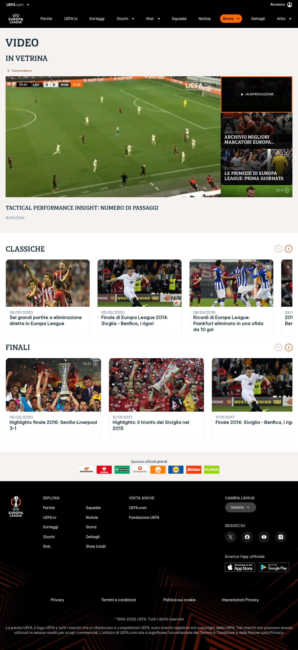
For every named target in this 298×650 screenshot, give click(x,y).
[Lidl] (175, 470)
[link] (46, 18)
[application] (113, 136)
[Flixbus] (211, 470)
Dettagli (93, 537)
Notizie (92, 517)
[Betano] (193, 470)
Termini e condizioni (118, 600)
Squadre (93, 508)
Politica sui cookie (179, 600)
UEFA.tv (49, 517)
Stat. (47, 546)
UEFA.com (138, 508)
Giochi (49, 537)
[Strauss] (104, 470)
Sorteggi (50, 527)
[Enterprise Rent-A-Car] (122, 470)
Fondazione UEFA (144, 517)
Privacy (57, 600)
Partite (49, 508)
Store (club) (96, 546)
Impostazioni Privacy (240, 600)
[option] (256, 94)
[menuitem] (46, 18)
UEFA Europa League (16, 18)
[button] (125, 18)
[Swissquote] (140, 470)
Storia (91, 527)
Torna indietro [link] (21, 70)
